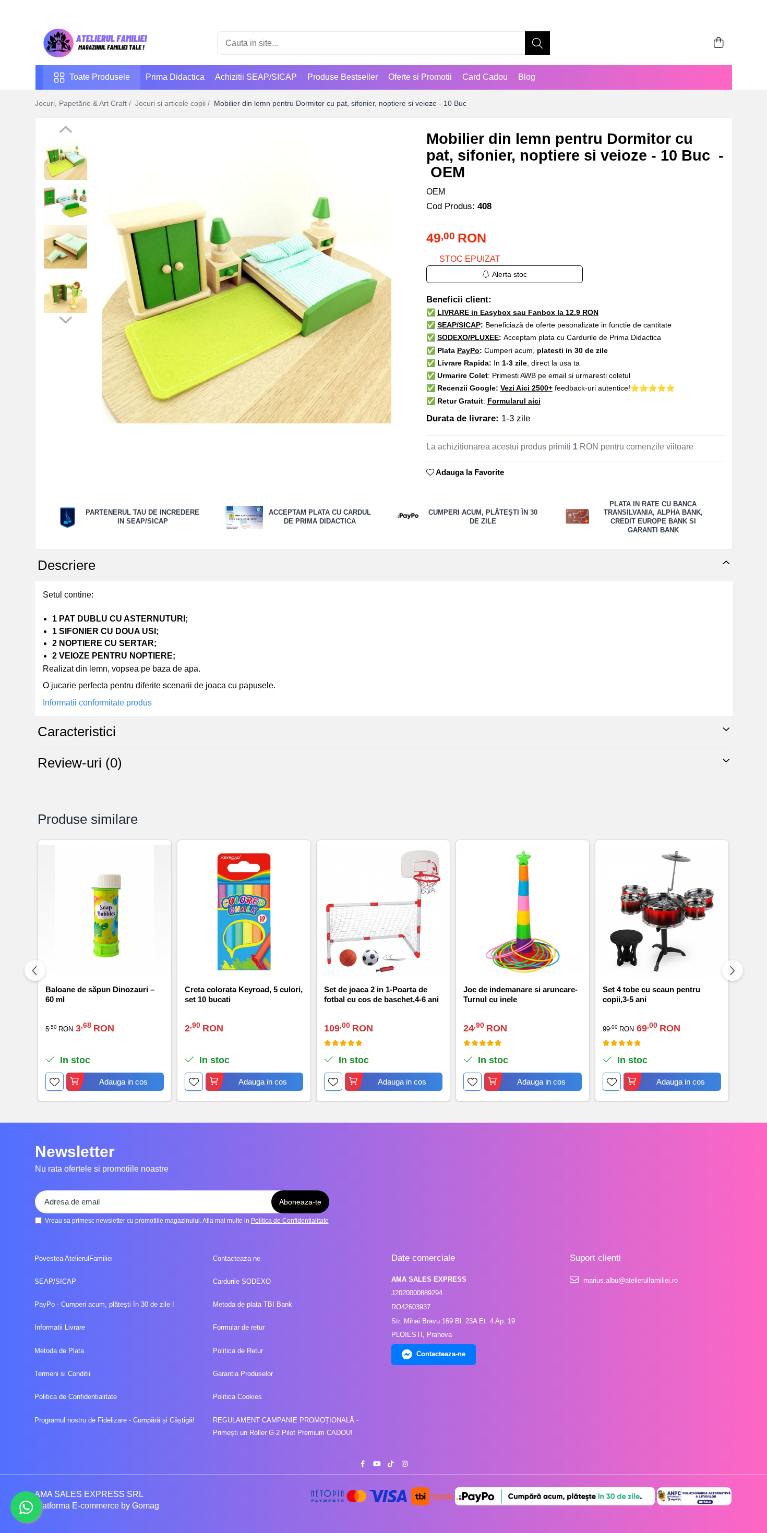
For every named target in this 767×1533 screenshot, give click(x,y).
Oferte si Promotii (420, 76)
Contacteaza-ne (236, 1258)
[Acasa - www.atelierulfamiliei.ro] (95, 43)
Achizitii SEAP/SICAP (256, 76)
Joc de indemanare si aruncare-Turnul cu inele (520, 994)
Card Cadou (485, 76)
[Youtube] (376, 1464)
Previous (65, 131)
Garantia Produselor (243, 1374)
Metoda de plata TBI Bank (252, 1304)
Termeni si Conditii (62, 1374)
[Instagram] (405, 1464)
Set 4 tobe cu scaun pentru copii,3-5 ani (651, 994)
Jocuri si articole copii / (173, 103)
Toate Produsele (99, 76)
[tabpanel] (246, 278)
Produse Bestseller (342, 76)
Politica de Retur (238, 1351)
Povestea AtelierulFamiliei (73, 1258)
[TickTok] (391, 1464)
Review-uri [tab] (80, 763)
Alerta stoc (509, 274)
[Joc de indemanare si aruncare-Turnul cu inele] (522, 911)
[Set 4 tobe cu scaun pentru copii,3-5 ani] (661, 911)
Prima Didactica (175, 76)
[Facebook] (362, 1464)
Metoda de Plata (59, 1351)
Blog (526, 76)
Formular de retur (239, 1327)
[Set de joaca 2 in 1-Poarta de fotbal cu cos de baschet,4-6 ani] (383, 911)
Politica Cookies (237, 1397)
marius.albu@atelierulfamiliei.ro (629, 1280)
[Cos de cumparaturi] (718, 43)
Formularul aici (514, 401)
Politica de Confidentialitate (290, 1220)
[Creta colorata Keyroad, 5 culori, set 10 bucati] (243, 911)
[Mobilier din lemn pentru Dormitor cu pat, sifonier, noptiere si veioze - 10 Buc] (246, 278)
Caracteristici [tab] (77, 731)
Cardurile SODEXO (242, 1281)
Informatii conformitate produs (97, 702)
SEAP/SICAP (55, 1281)
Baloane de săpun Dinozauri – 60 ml (99, 994)
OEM (435, 191)
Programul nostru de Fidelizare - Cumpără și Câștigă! (114, 1420)
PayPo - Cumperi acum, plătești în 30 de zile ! (104, 1304)
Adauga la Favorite (469, 472)
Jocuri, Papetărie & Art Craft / (84, 103)
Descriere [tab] (66, 565)
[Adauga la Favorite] (54, 1082)
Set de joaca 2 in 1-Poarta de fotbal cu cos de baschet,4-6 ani (381, 994)
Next (65, 318)
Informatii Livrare (59, 1327)
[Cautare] (537, 43)
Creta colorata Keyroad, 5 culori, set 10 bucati (244, 994)
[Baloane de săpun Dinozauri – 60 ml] (104, 911)
